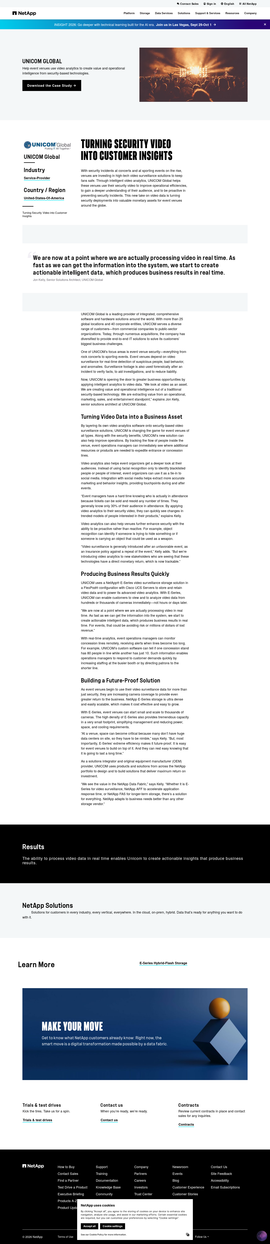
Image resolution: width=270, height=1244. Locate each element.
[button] (129, 13)
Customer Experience (188, 1187)
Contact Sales (68, 1173)
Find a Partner (68, 1180)
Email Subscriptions (225, 1187)
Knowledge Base (108, 1187)
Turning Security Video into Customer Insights (44, 214)
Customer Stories (185, 1193)
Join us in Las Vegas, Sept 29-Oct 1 (184, 24)
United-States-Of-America (44, 198)
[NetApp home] (24, 13)
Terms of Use (65, 1236)
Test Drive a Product (72, 1187)
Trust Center (143, 1193)
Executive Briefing (71, 1193)
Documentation (107, 1180)
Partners (140, 1173)
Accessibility (220, 1180)
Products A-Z (67, 1200)
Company (141, 1166)
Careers (140, 1180)
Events (177, 1173)
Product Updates (70, 1207)
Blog (175, 1180)
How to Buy (66, 1166)
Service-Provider (37, 178)
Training (101, 1173)
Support (102, 1166)
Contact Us (219, 1166)
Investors (141, 1187)
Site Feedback (221, 1173)
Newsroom (180, 1166)
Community (104, 1193)
